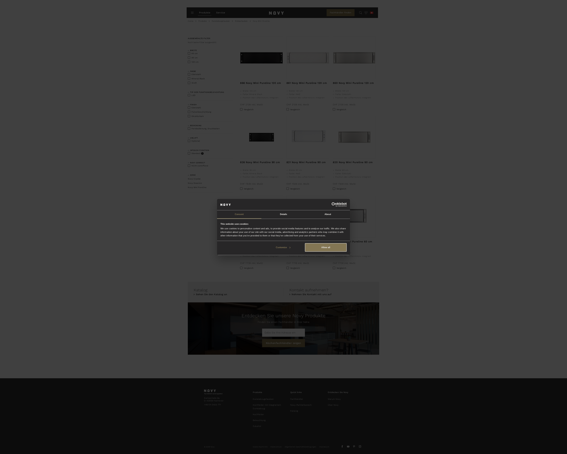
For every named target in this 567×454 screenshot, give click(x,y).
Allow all (325, 247)
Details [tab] (283, 214)
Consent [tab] (239, 214)
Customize (281, 247)
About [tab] (328, 214)
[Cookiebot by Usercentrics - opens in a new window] (334, 204)
